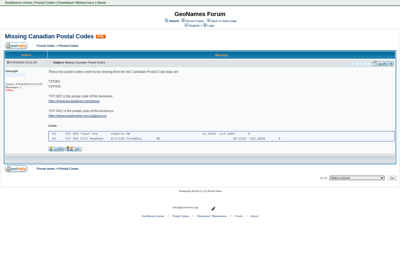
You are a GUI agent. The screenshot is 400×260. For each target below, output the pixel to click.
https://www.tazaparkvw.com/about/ (74, 101)
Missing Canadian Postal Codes (49, 36)
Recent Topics (195, 21)
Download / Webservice (76, 3)
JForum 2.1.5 (198, 191)
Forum (239, 216)
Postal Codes (45, 3)
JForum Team (214, 191)
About (101, 3)
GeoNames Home (18, 3)
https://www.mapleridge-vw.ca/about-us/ (77, 116)
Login (210, 25)
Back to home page (224, 21)
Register (194, 25)
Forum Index (46, 45)
